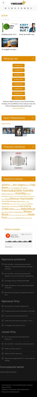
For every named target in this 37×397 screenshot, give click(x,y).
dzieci (10, 188)
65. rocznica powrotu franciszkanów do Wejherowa (17, 338)
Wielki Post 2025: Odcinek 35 (13, 353)
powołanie (17, 209)
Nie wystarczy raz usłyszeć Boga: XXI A (17, 306)
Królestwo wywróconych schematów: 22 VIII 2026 (20, 311)
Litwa (3, 199)
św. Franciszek (28, 218)
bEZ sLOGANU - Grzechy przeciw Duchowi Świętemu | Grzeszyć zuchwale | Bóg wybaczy (19, 275)
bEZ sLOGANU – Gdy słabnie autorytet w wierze (19, 344)
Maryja (7, 199)
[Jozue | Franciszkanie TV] (18, 2)
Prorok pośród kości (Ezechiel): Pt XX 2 (16, 316)
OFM (21, 206)
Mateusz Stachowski (21, 198)
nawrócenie (13, 204)
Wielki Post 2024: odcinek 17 (13, 349)
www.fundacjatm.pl (18, 108)
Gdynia (9, 194)
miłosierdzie (21, 201)
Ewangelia (15, 188)
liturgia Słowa (30, 196)
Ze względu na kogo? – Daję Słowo (14, 49)
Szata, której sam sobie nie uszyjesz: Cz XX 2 (18, 321)
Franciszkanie (23, 188)
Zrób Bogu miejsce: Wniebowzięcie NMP (17, 281)
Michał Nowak (7, 201)
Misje (14, 201)
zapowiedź (19, 218)
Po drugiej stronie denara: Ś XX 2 (15, 325)
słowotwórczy (23, 215)
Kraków (24, 196)
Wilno (8, 218)
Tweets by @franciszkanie (8, 372)
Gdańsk (4, 194)
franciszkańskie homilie (17, 190)
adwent (6, 184)
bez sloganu (19, 184)
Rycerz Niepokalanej (16, 212)
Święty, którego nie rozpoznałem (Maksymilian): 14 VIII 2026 (19, 287)
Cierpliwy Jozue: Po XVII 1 (11, 34)
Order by (6, 19)
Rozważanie (5, 212)
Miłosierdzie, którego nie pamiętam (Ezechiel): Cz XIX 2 (20, 294)
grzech (13, 194)
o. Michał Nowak (14, 206)
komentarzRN (18, 196)
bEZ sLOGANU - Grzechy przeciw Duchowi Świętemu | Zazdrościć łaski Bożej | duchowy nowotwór (18, 266)
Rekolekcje (28, 209)
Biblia (28, 185)
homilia (21, 193)
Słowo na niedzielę (14, 215)
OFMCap (27, 206)
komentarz (11, 196)
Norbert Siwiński (21, 204)
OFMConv (8, 209)
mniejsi (27, 201)
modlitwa (5, 204)
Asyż (11, 185)
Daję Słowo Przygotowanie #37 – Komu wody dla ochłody (20, 359)
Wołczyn (13, 218)
